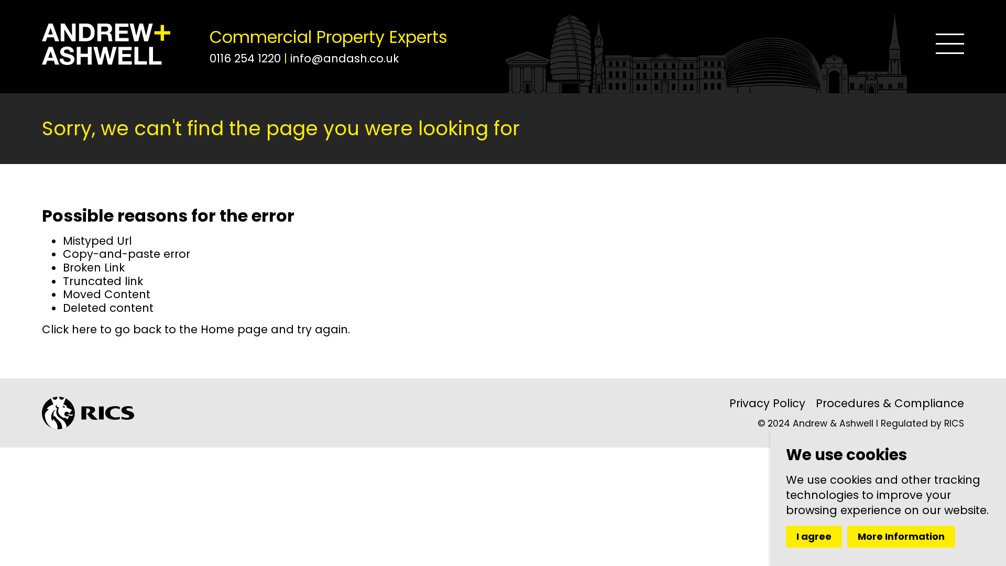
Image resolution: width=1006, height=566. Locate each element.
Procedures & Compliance (890, 403)
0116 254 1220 (247, 58)
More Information (901, 536)
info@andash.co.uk (344, 58)
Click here (69, 329)
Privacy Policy (767, 403)
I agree (814, 536)
